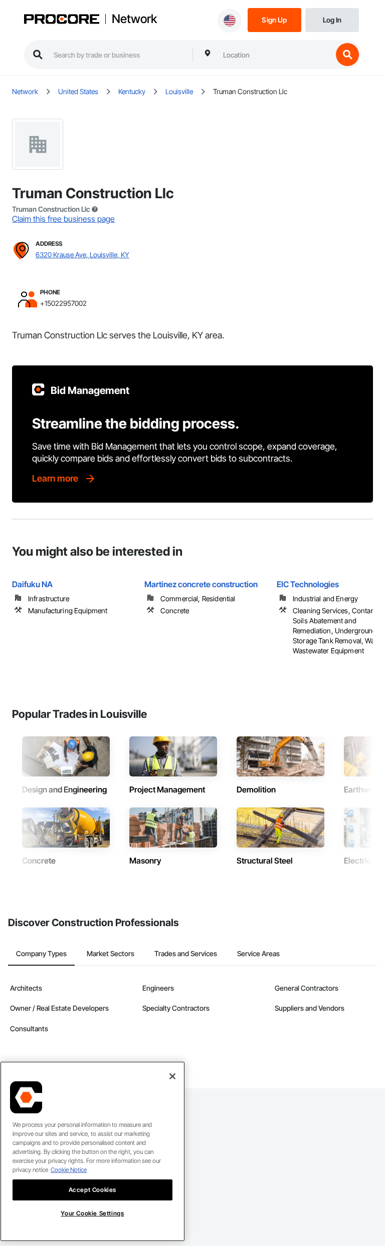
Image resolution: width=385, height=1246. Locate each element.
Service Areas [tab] (258, 953)
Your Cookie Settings (92, 1213)
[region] (92, 1151)
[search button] (347, 54)
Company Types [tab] (41, 953)
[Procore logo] (61, 20)
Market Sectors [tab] (110, 953)
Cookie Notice (69, 1169)
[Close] (172, 1076)
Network (134, 19)
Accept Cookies (92, 1189)
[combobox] (275, 55)
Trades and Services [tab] (185, 953)
